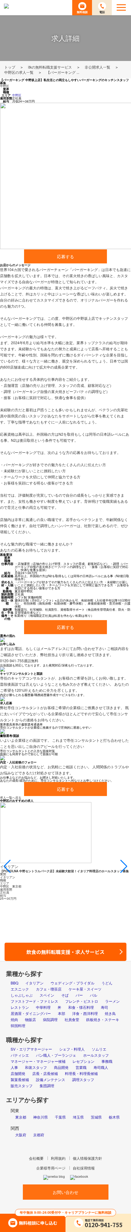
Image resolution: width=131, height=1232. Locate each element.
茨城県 (96, 1117)
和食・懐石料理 (81, 1007)
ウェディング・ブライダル (72, 982)
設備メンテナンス (50, 1079)
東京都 (20, 1117)
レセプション (83, 1061)
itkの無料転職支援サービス (50, 67)
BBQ (14, 982)
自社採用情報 (84, 1167)
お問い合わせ (65, 1192)
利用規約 (58, 1158)
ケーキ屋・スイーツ (85, 988)
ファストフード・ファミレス (34, 1001)
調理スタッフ (83, 1079)
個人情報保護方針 (87, 1158)
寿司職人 (101, 1067)
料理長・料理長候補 (81, 1073)
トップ (9, 67)
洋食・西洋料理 (85, 1013)
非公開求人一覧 (97, 67)
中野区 (4, 86)
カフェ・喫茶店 (49, 988)
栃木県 (114, 1117)
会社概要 (36, 1158)
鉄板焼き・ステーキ (102, 1019)
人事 (14, 1067)
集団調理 (47, 1085)
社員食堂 (72, 1019)
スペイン (47, 995)
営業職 (81, 1067)
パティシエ (20, 1055)
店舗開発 (18, 1073)
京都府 (38, 1134)
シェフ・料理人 (72, 1049)
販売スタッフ (22, 1085)
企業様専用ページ (51, 1167)
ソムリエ (99, 1049)
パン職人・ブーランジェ (56, 1055)
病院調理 (50, 1019)
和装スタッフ (36, 1067)
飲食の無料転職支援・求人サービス (68, 951)
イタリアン (34, 982)
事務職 (106, 1061)
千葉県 (60, 1117)
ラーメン (112, 1001)
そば (65, 995)
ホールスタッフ (96, 1055)
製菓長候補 (20, 1079)
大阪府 (20, 1134)
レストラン (20, 1007)
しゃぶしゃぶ (22, 995)
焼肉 (14, 1019)
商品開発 (61, 1067)
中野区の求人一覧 (19, 72)
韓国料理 (18, 1025)
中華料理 (43, 1007)
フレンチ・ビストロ (81, 1001)
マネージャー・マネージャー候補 (38, 1061)
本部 (61, 1013)
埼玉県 (78, 1117)
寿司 (104, 1007)
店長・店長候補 (45, 1073)
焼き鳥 (110, 1013)
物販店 (30, 1019)
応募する (65, 256)
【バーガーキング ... (62, 72)
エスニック (20, 988)
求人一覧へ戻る (10, 797)
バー (79, 995)
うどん (106, 982)
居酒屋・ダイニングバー (31, 1013)
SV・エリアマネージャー (31, 1049)
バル (93, 995)
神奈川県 (40, 1117)
